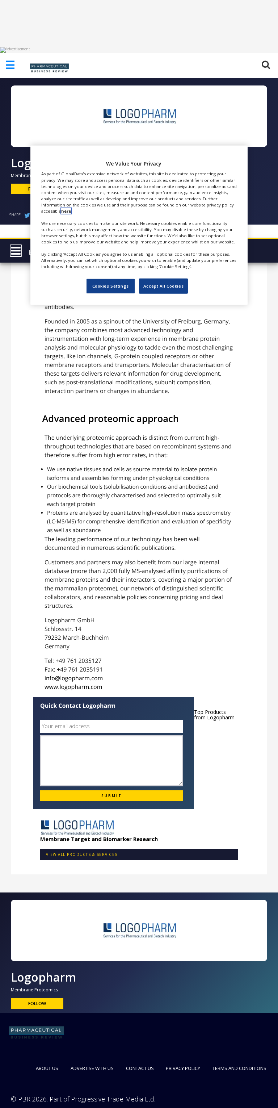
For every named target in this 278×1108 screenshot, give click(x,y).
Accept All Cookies (163, 286)
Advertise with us (92, 1068)
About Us (47, 1068)
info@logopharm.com (74, 678)
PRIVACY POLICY (183, 1068)
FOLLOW (37, 1003)
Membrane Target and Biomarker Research (99, 839)
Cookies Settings (110, 286)
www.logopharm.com (73, 687)
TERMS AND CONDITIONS (239, 1068)
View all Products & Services (81, 854)
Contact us (140, 1068)
